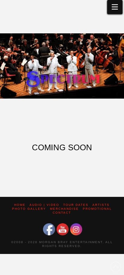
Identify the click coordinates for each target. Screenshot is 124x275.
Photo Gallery (29, 208)
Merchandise (64, 208)
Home (20, 204)
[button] (114, 7)
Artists (101, 204)
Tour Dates (75, 204)
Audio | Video (44, 204)
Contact (62, 212)
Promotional (97, 208)
